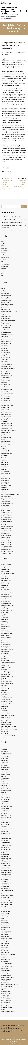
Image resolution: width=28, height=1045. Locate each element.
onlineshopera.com (5, 785)
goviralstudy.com (5, 710)
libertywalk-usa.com (6, 566)
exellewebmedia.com (6, 323)
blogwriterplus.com (6, 295)
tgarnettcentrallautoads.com (8, 583)
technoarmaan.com (5, 982)
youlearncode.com (5, 801)
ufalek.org (3, 427)
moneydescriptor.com (6, 375)
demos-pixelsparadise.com (7, 592)
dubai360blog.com (5, 418)
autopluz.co (4, 587)
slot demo (3, 252)
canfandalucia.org (5, 961)
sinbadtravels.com (5, 327)
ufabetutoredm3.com (6, 542)
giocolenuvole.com (5, 796)
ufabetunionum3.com (6, 870)
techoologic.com (5, 952)
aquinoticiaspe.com (6, 366)
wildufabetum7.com (6, 553)
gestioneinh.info (5, 924)
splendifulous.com (5, 863)
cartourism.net (4, 712)
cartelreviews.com (5, 819)
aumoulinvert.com (5, 699)
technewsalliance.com (6, 902)
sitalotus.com (4, 448)
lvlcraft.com (4, 826)
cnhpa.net (3, 446)
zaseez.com (4, 765)
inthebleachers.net (5, 720)
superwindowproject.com (7, 703)
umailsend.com (5, 336)
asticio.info (4, 460)
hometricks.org (5, 482)
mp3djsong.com (5, 571)
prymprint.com (4, 469)
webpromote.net (5, 664)
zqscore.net (4, 457)
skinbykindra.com (5, 991)
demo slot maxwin (5, 264)
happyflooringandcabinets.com (8, 430)
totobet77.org (4, 524)
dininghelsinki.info (5, 888)
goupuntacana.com (5, 762)
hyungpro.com (4, 386)
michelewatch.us (5, 578)
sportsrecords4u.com (6, 865)
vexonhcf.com (4, 591)
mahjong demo (4, 254)
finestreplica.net (5, 893)
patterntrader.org (5, 444)
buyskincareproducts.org (7, 724)
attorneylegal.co (5, 409)
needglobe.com (5, 489)
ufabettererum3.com (6, 528)
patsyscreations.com (6, 772)
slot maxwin (9, 1028)
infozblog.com (4, 658)
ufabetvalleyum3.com (6, 546)
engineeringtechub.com (7, 405)
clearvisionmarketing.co (7, 915)
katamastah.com (5, 455)
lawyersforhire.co (5, 370)
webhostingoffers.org (6, 808)
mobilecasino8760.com (6, 688)
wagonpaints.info (5, 911)
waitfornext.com (5, 913)
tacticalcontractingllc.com (7, 515)
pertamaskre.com (5, 309)
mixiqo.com (4, 487)
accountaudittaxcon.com (7, 467)
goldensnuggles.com (6, 341)
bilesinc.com (4, 624)
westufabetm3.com (6, 549)
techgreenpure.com (6, 815)
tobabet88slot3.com (6, 519)
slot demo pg (4, 266)
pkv (2, 273)
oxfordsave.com (5, 355)
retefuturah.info (5, 899)
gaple (2, 241)
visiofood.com (4, 934)
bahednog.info (4, 306)
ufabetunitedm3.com (6, 537)
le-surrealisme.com (5, 601)
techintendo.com (5, 813)
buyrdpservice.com (5, 345)
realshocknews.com (6, 437)
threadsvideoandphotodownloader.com (10, 311)
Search (3, 204)
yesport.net (4, 347)
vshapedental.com (5, 959)
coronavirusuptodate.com (7, 844)
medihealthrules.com (6, 956)
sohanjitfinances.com (6, 510)
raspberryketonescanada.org (8, 954)
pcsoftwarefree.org (6, 790)
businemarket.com (5, 371)
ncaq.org (3, 781)
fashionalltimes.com (6, 979)
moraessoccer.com (5, 639)
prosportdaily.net (5, 925)
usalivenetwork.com (6, 314)
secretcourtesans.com (6, 753)
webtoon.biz (4, 382)
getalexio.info (4, 466)
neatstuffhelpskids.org (6, 637)
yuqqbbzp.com (4, 840)
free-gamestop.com (6, 325)
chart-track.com (5, 642)
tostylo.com (4, 348)
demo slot (3, 263)
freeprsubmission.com (6, 938)
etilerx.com (4, 892)
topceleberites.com (6, 867)
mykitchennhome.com (6, 697)
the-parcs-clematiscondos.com (8, 290)
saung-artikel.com (5, 359)
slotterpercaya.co (5, 507)
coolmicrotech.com (5, 972)
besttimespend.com (6, 473)
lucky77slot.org (5, 419)
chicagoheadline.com (6, 756)
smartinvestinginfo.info (6, 901)
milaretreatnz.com (5, 626)
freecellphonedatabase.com (8, 320)
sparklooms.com (5, 514)
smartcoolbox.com (5, 508)
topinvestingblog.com (6, 610)
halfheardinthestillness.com (8, 681)
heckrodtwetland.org (6, 680)
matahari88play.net (6, 373)
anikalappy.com (5, 886)
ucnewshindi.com (5, 318)
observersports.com (6, 363)
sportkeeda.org (5, 471)
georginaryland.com (6, 672)
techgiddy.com (4, 313)
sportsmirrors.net (5, 400)
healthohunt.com (5, 897)
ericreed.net (4, 685)
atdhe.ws (3, 678)
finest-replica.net (5, 922)
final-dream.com (5, 920)
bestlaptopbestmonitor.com (8, 671)
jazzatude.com (4, 619)
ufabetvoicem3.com (6, 877)
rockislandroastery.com (6, 998)
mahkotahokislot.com (6, 423)
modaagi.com (4, 628)
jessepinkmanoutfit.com (7, 334)
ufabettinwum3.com (6, 535)
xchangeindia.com (5, 970)
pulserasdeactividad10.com (7, 715)
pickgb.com (4, 439)
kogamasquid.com (5, 728)
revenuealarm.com (5, 1002)
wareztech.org (4, 330)
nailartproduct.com (5, 822)
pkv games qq (4, 255)
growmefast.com (5, 421)
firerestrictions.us (5, 653)
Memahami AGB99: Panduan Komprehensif (12, 222)
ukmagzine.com (5, 329)
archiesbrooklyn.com (6, 655)
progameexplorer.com (6, 997)
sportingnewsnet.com (6, 387)
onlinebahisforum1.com (7, 755)
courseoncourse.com (6, 302)
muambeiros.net (5, 656)
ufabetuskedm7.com (6, 540)
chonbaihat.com (5, 660)
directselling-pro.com (6, 1000)
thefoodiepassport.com (7, 701)
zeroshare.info (4, 623)
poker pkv (3, 247)
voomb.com (4, 411)
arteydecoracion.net (6, 667)
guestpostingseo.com (6, 297)
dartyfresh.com (5, 787)
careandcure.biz (5, 475)
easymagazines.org (5, 478)
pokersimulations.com (6, 858)
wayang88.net (4, 881)
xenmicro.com (4, 783)
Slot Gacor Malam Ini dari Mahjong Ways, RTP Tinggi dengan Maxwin (9, 10)
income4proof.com (5, 774)
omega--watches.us (5, 580)
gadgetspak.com (5, 847)
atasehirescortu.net (6, 403)
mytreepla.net (4, 856)
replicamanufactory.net (7, 860)
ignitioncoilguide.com (6, 1005)
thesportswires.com (6, 384)
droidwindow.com (5, 936)
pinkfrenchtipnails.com (6, 395)
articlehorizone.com (6, 838)
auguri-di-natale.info (6, 576)
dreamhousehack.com (6, 973)
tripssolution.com (5, 833)
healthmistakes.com (6, 441)
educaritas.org (4, 776)
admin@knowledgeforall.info (11, 52)
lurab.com (3, 1004)
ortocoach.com (4, 491)
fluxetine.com (4, 687)
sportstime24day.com (6, 389)
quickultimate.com (5, 500)
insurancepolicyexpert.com (7, 605)
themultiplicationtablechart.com (9, 729)
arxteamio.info (4, 464)
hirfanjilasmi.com (5, 480)
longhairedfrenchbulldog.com (8, 368)
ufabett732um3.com (6, 908)
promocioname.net (5, 646)
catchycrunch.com (5, 767)
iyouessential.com (5, 797)
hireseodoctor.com (5, 851)
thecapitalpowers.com (6, 517)
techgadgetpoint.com (6, 412)
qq (2, 275)
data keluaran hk (5, 257)
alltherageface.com (6, 993)
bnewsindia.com (5, 943)
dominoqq (3, 271)
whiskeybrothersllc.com (7, 551)
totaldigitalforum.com (6, 981)
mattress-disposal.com (6, 428)
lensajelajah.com (5, 778)
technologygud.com (6, 435)
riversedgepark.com (6, 764)
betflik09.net (4, 780)
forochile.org (4, 640)
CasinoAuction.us (5, 694)
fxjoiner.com (4, 989)
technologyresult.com (6, 806)
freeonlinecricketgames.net (7, 649)
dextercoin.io (4, 733)
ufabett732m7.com (5, 933)
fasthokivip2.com (5, 361)
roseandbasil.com (5, 674)
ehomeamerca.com (5, 812)
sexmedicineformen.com (7, 503)
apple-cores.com (5, 713)
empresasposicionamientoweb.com (9, 984)
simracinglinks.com (5, 598)
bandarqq (3, 268)
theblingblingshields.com (7, 393)
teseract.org (4, 929)
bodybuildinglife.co (5, 432)
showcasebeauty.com (6, 603)
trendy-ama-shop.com (6, 931)
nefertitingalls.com (5, 771)
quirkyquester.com (5, 501)
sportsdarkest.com (5, 380)
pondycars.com (5, 949)
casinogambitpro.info (6, 299)
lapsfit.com (4, 852)
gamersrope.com (5, 322)
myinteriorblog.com (6, 941)
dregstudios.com (5, 635)
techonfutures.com (5, 950)
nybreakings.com (5, 965)
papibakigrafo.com (5, 704)
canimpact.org (4, 708)
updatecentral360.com (6, 453)
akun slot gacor (5, 250)
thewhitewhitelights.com (7, 676)
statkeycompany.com (6, 607)
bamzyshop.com (5, 947)
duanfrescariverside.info (7, 890)
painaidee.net (4, 379)
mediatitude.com (5, 594)
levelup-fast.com (5, 854)
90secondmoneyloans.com (7, 828)
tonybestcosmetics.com (7, 986)
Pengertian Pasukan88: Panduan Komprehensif (13, 230)
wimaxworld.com (5, 648)
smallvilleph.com (5, 630)
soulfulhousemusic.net (6, 512)
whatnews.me (4, 918)
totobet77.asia (4, 523)
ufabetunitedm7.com (6, 539)
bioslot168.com (5, 1009)
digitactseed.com (5, 824)
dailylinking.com (5, 792)
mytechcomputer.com (6, 1007)
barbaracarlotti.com (6, 717)
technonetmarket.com (6, 904)
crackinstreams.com (6, 845)
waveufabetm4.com (6, 879)
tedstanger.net (4, 906)
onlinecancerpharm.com (7, 425)
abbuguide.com (5, 804)
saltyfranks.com (5, 615)
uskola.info (4, 909)
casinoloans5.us (5, 692)
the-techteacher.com (6, 975)
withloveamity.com (5, 799)
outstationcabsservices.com (8, 966)
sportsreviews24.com (6, 416)
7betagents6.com (5, 842)
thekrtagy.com (4, 968)
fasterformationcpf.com (7, 339)
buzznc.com (4, 988)
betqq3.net (4, 690)
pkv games (3, 1027)
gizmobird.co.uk (5, 569)
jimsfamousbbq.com (6, 564)
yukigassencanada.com (6, 836)
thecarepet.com (5, 293)
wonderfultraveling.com (7, 644)
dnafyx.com (4, 794)
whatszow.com (4, 810)
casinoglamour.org (5, 731)
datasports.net (4, 402)
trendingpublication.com (7, 526)
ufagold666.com (5, 940)
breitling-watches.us (6, 582)
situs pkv (21, 1030)
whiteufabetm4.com (6, 885)
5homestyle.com (5, 736)
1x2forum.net (4, 749)
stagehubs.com (5, 748)
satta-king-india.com (6, 835)
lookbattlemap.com (6, 343)
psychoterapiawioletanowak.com (9, 498)
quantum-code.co (5, 916)
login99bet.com (5, 751)
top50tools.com (5, 612)
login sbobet (4, 248)
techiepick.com (4, 945)
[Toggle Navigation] (20, 11)
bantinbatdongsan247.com (7, 304)
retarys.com (4, 338)
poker (13, 1031)
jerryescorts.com (5, 407)
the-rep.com (4, 614)
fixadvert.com (4, 585)
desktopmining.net (5, 719)
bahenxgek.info (5, 307)
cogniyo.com (4, 476)
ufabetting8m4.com (6, 868)
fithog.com (4, 669)
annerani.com (4, 617)
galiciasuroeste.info (6, 631)
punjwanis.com (4, 288)
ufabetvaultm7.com (6, 874)
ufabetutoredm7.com (6, 544)
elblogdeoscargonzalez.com (8, 662)
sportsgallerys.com (5, 398)
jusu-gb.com (4, 291)
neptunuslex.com (5, 575)
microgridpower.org (6, 485)
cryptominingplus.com (6, 364)
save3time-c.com (5, 589)
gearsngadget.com (5, 849)
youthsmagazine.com (6, 377)
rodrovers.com (4, 831)
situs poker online (5, 270)
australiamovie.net (5, 567)
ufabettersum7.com (6, 532)
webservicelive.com (6, 1013)
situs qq (3, 243)
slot (7, 167)
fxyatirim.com (4, 803)
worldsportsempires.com (7, 451)
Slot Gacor (10, 171)
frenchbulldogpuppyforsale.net (8, 726)
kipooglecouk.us (5, 696)
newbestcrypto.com (6, 354)
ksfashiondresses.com (6, 443)
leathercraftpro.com (6, 484)
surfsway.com (4, 820)
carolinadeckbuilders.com (7, 608)
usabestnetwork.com (6, 332)
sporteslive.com (5, 391)
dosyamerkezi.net (5, 600)
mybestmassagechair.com (7, 683)
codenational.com (5, 995)
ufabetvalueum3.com (6, 872)
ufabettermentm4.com (6, 530)
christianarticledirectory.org (8, 735)
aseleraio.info (4, 459)
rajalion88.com (4, 760)
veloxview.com (4, 548)
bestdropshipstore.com (6, 817)
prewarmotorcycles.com (7, 596)
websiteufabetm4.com (6, 883)
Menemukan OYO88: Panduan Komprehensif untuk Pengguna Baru (14, 226)
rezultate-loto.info (5, 861)
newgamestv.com (5, 396)
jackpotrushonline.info (6, 316)
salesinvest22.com (5, 927)
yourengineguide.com (6, 963)
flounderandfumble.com (7, 895)
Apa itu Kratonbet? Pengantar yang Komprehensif (13, 219)
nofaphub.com (4, 769)
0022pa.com (4, 621)
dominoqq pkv (9, 1025)
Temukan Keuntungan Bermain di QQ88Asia (12, 217)
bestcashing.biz (5, 651)
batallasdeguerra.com (6, 633)
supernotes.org (5, 450)
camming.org (4, 758)
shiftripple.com (5, 505)
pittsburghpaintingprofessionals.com (10, 494)
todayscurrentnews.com (7, 521)
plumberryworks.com (6, 496)
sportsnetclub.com (5, 352)
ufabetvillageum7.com (6, 876)
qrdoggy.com (4, 434)
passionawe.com (5, 492)
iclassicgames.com (5, 357)
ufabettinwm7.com (5, 533)
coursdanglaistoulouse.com (7, 573)
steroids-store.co (5, 665)
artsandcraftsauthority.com (7, 1011)
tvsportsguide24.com (6, 414)
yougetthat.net (5, 350)
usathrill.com (4, 957)
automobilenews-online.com (8, 977)
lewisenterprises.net (6, 788)
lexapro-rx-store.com (6, 722)
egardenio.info (4, 462)
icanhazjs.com (4, 706)
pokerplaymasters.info (6, 300)
